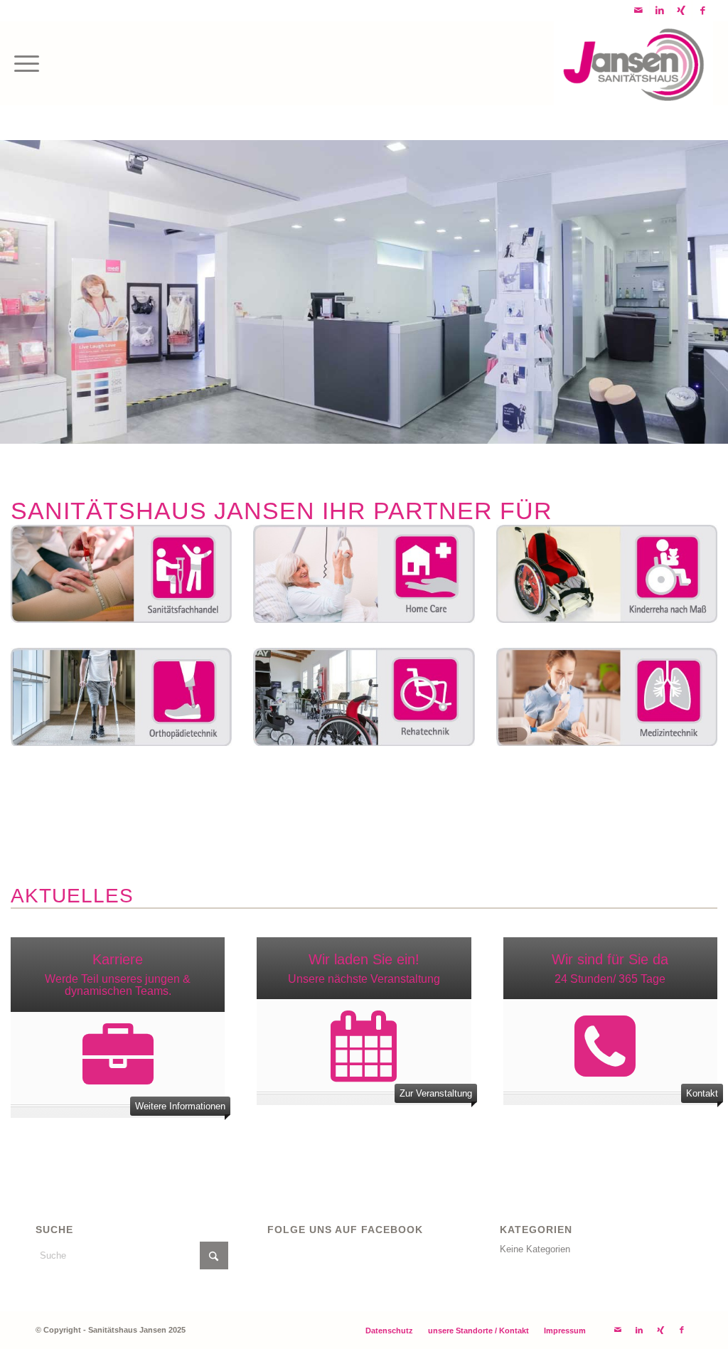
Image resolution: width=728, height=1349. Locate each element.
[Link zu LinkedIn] (660, 10)
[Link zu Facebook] (703, 10)
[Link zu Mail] (638, 10)
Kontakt (702, 1093)
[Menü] (26, 63)
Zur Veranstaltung (436, 1093)
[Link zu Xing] (681, 10)
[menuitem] (26, 63)
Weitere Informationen (180, 1106)
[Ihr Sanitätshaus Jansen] (633, 63)
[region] (364, 292)
